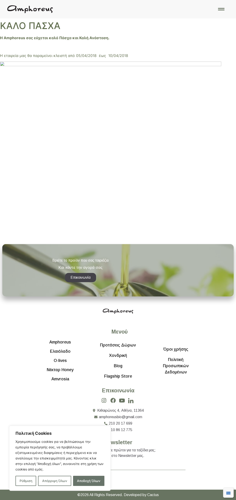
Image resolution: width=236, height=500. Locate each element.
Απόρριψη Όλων (54, 481)
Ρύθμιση (26, 481)
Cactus (153, 495)
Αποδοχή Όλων (88, 481)
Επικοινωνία (118, 390)
